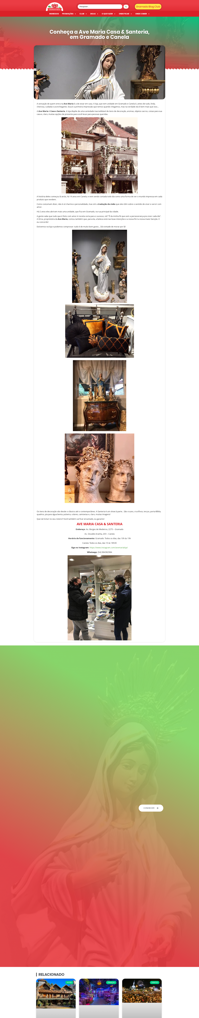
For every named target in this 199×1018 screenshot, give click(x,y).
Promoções (67, 14)
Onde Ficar (124, 14)
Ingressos (54, 14)
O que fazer (107, 14)
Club (81, 14)
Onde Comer (141, 14)
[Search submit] (126, 7)
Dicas (93, 14)
